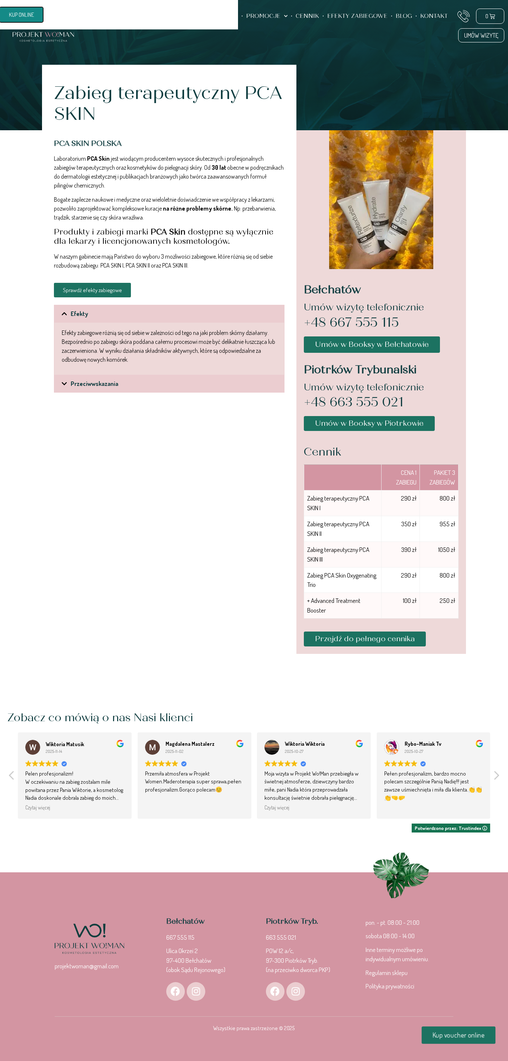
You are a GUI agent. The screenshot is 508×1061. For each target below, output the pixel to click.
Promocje (263, 16)
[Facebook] (175, 991)
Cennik (307, 16)
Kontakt (434, 16)
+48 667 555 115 (351, 322)
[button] (169, 313)
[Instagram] (196, 991)
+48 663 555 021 (353, 402)
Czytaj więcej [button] (37, 807)
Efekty (79, 313)
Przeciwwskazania (94, 383)
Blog (404, 16)
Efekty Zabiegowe (357, 16)
